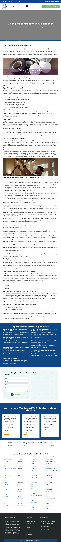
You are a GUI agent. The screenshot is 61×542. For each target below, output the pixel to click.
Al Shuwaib (34, 461)
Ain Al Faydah (7, 461)
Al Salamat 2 (21, 501)
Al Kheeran (20, 461)
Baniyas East (35, 475)
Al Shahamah (21, 508)
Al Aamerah (6, 463)
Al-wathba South (36, 470)
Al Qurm (20, 489)
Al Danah (6, 484)
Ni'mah (47, 480)
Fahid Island (34, 482)
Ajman (24, 445)
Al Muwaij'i (20, 482)
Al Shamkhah (35, 456)
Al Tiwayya (34, 463)
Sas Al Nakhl (49, 489)
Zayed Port (48, 508)
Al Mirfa (20, 475)
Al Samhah (20, 503)
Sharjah (52, 445)
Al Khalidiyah (21, 456)
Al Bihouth (6, 482)
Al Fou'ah (6, 496)
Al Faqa (5, 494)
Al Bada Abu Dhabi (8, 475)
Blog (27, 529)
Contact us (28, 532)
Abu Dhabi (10, 445)
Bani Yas (34, 473)
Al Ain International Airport (10, 468)
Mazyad (48, 466)
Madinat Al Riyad (50, 456)
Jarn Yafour (34, 502)
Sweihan (48, 496)
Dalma (33, 480)
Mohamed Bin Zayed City (51, 468)
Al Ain (5, 466)
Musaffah (48, 473)
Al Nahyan (20, 487)
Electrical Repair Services (31, 523)
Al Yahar (34, 468)
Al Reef (19, 496)
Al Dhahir (6, 489)
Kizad (33, 507)
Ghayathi (34, 491)
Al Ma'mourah (21, 463)
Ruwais (47, 487)
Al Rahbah (20, 494)
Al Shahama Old (21, 505)
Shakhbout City (49, 491)
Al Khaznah (20, 459)
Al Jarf (5, 503)
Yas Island (48, 501)
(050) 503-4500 (52, 6)
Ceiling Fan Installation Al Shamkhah (14, 40)
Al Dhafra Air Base (8, 487)
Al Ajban (6, 470)
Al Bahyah (6, 477)
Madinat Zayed (49, 459)
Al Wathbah (34, 466)
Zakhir (47, 503)
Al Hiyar (5, 501)
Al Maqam (20, 468)
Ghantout (34, 488)
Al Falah (5, 491)
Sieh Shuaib (48, 494)
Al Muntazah (21, 477)
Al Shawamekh (35, 459)
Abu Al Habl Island (8, 459)
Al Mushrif (20, 480)
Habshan (34, 493)
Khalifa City (34, 505)
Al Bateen (6, 480)
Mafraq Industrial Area (51, 461)
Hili (32, 498)
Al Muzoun (20, 484)
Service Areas (29, 534)
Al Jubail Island (7, 505)
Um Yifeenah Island (50, 498)
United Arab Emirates (54, 1)
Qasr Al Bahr (49, 482)
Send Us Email (46, 529)
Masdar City (49, 463)
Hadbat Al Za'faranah (37, 495)
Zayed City (48, 505)
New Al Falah (49, 477)
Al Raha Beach (21, 491)
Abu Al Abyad (7, 456)
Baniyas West (35, 477)
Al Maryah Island (21, 470)
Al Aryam (6, 473)
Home (4, 40)
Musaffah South (49, 475)
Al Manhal (20, 466)
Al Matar (20, 473)
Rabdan (48, 484)
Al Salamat (20, 498)
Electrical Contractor (30, 521)
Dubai (38, 445)
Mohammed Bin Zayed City (52, 470)
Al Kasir (5, 508)
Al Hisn (5, 498)
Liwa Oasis (34, 509)
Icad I (33, 500)
